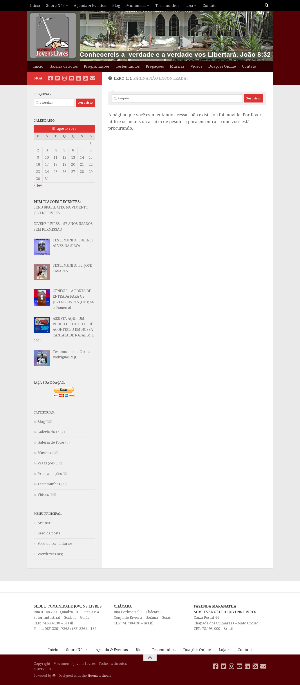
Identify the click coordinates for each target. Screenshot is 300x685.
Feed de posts (49, 533)
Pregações (155, 66)
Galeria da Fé (49, 432)
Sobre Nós (55, 5)
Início (35, 5)
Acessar (44, 523)
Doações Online (222, 66)
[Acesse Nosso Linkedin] (78, 78)
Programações (97, 66)
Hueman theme (99, 675)
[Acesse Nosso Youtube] (71, 78)
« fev (38, 185)
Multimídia (136, 5)
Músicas (177, 66)
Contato (209, 5)
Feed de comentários (55, 543)
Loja (189, 5)
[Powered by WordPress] (54, 675)
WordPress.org (50, 554)
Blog (116, 5)
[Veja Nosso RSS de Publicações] (85, 78)
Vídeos (196, 66)
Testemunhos (167, 5)
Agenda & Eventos (90, 5)
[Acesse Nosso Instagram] (64, 78)
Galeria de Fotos (63, 66)
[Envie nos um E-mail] (92, 78)
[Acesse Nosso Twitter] (57, 78)
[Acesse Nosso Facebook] (50, 78)
